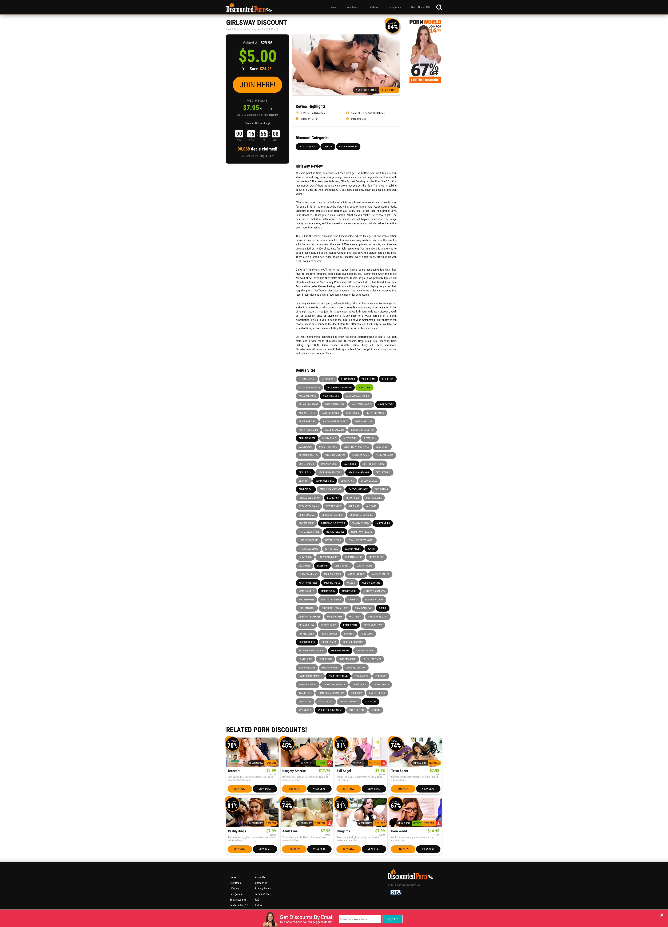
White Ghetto (356, 710)
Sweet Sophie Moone (310, 676)
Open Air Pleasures (309, 616)
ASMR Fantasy (385, 404)
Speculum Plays (372, 659)
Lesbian (328, 146)
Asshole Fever (307, 412)
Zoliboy (375, 710)
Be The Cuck (352, 412)
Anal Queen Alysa (334, 404)
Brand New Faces (334, 430)
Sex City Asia (329, 642)
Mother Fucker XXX (374, 591)
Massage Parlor (380, 574)
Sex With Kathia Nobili (311, 650)
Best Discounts (238, 899)
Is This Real (331, 548)
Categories (395, 7)
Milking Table (332, 582)
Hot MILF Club (333, 540)
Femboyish (333, 497)
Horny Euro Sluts (308, 540)
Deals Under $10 (420, 7)
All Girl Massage (308, 404)
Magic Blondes (332, 574)
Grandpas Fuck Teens (333, 523)
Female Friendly (348, 146)
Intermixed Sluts (308, 548)
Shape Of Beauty (340, 650)
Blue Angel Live (363, 421)
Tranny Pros (359, 684)
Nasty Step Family (331, 599)
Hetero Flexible (335, 531)
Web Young (305, 710)
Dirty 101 (304, 480)
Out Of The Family (377, 616)
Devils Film (305, 472)
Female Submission (309, 497)
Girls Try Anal (307, 514)
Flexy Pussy (352, 497)
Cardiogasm (305, 446)
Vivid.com (370, 701)
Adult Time (364, 387)
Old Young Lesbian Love (335, 608)
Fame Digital (306, 489)
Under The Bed (377, 693)
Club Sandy (382, 446)
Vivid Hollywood (349, 701)
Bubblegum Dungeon (362, 430)
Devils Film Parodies (330, 472)
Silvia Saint (305, 659)
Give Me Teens (306, 523)
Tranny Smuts (381, 684)
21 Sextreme (368, 379)
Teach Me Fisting (338, 676)
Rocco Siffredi (307, 642)
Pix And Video (306, 633)
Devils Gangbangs (358, 472)
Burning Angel (307, 438)
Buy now (239, 788)
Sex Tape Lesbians (353, 642)
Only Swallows (363, 608)
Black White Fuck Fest (335, 421)
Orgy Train (355, 616)
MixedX (351, 582)
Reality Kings (237, 831)
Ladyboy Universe (328, 557)
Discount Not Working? (257, 123)
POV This (349, 633)
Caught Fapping (328, 446)
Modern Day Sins (371, 582)
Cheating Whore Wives (356, 446)
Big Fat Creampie (375, 412)
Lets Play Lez (376, 557)
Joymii (371, 548)
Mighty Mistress (308, 582)
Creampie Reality (308, 455)
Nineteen (353, 599)
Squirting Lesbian (355, 667)
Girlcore (371, 506)
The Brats (380, 676)
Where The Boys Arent (330, 710)
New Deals (352, 7)
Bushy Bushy (329, 438)
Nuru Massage (307, 608)
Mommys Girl (349, 591)
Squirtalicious (307, 667)
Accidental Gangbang (339, 387)
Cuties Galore (306, 463)
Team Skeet (399, 771)
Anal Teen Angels (361, 404)
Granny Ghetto (360, 523)
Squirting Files (330, 667)
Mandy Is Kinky (356, 574)
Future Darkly (333, 506)
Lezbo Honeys (342, 565)
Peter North (350, 625)
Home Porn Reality (361, 531)
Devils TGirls (383, 472)
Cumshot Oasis (360, 455)
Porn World (399, 831)
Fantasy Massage (358, 489)
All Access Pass (308, 146)
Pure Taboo (367, 633)
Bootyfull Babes (308, 430)
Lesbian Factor (353, 557)
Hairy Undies (383, 523)
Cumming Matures (335, 455)
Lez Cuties (304, 565)
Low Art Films (364, 565)
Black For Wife (307, 421)
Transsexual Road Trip (331, 693)
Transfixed (305, 693)
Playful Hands (329, 633)
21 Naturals (348, 379)
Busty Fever (350, 438)
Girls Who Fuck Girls (361, 514)
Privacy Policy (263, 888)
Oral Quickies (334, 616)
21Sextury (387, 379)
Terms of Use (262, 894)
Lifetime (373, 7)
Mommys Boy (328, 591)
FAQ (257, 899)
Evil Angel (344, 771)
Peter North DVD (373, 625)
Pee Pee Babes (328, 625)
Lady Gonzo (305, 557)
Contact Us (261, 883)
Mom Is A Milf (306, 591)
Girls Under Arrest (332, 514)
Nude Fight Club (374, 599)
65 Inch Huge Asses (309, 387)
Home (332, 7)
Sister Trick (325, 659)
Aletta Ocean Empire (357, 395)
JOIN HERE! (257, 84)
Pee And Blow (306, 625)
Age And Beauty (307, 395)
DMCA (258, 905)
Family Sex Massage (330, 489)
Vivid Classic (325, 701)
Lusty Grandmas (308, 574)
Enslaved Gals (369, 480)
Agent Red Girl (331, 395)
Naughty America (294, 771)
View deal (265, 788)
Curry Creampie (384, 455)
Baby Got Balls (330, 412)
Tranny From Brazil (334, 684)
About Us (260, 877)
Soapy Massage (347, 659)
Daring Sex (350, 463)
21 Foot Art (328, 379)
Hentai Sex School (309, 531)
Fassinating (381, 489)
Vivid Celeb (305, 701)
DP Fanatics (347, 480)
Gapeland (353, 506)
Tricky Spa (356, 693)
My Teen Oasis (306, 599)
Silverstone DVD (365, 650)
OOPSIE (382, 608)
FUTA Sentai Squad (309, 506)
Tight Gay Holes (307, 684)
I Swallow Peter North (360, 540)
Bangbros (343, 831)
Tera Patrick (361, 676)
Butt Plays (370, 438)
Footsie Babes (374, 497)
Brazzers (234, 771)
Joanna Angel (353, 548)
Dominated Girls (325, 480)
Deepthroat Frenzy (373, 463)
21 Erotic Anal (307, 379)
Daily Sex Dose (329, 463)
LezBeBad (322, 565)
